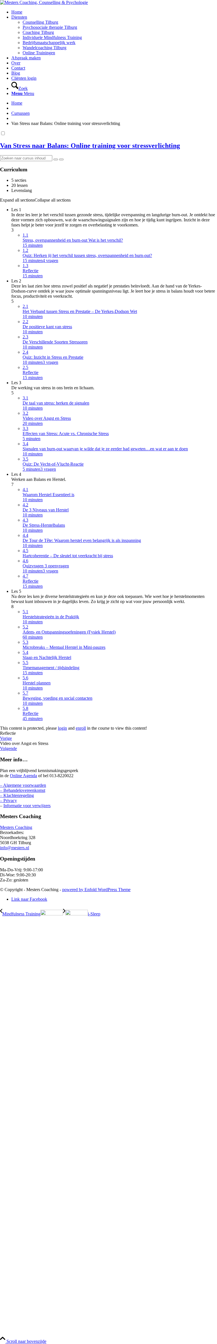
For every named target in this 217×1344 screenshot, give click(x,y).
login (62, 728)
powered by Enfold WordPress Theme (96, 889)
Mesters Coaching (16, 827)
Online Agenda (23, 775)
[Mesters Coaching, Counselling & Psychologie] (44, 2)
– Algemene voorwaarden (23, 785)
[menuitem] (114, 12)
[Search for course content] (55, 159)
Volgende (8, 748)
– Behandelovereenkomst (22, 790)
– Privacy (8, 800)
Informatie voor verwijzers (27, 805)
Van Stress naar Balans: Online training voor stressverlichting (90, 145)
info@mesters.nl (14, 847)
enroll (81, 728)
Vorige (6, 738)
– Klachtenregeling (17, 795)
